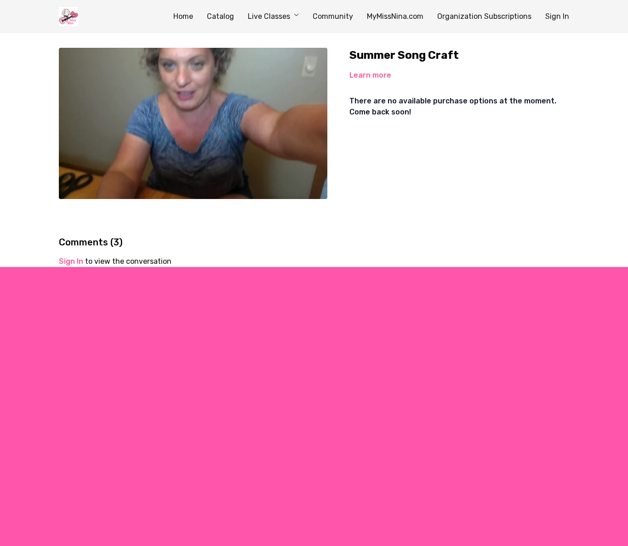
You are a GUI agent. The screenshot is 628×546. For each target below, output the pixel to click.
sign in (71, 261)
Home (183, 16)
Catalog (220, 16)
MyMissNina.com (395, 16)
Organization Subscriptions (484, 16)
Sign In (557, 16)
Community (333, 16)
